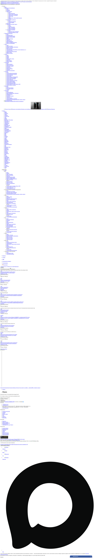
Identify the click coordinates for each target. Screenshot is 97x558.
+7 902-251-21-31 (9, 2)
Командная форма (5, 434)
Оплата (27, 1)
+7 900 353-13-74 (5, 405)
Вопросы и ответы (5, 433)
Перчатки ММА (5, 423)
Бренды (3, 431)
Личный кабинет (5, 428)
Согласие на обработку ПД (23, 444)
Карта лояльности (5, 432)
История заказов (5, 429)
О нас (21, 1)
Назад (5, 7)
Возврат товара (5, 414)
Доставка (23, 1)
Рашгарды (4, 421)
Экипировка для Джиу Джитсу (7, 424)
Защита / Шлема (5, 422)
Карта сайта (4, 417)
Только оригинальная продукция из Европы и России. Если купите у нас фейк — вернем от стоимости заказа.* (20, 387)
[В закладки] (0, 298)
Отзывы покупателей (6, 411)
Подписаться (3, 400)
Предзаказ (2, 312)
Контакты (30, 1)
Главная (3, 389)
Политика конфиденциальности (13, 444)
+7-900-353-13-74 (3, 2)
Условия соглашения (3, 444)
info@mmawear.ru (16, 2)
